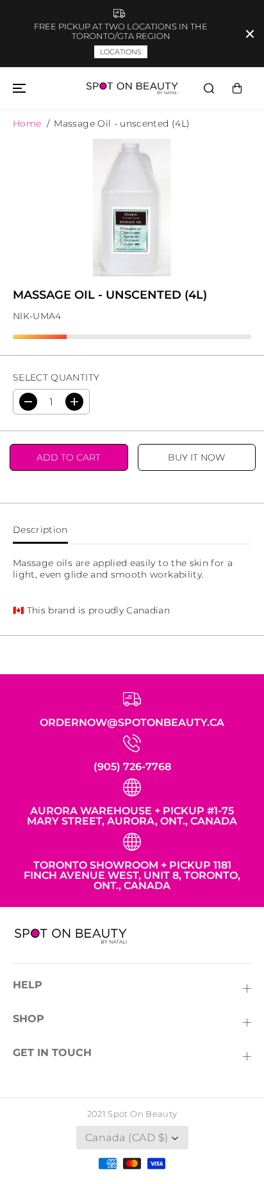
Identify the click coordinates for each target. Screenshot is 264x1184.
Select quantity (56, 377)
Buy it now (196, 457)
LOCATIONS (121, 51)
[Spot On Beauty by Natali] (132, 88)
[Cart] (237, 88)
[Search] (209, 88)
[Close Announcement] (250, 34)
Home (27, 123)
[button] (17, 88)
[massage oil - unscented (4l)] (132, 208)
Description (40, 529)
